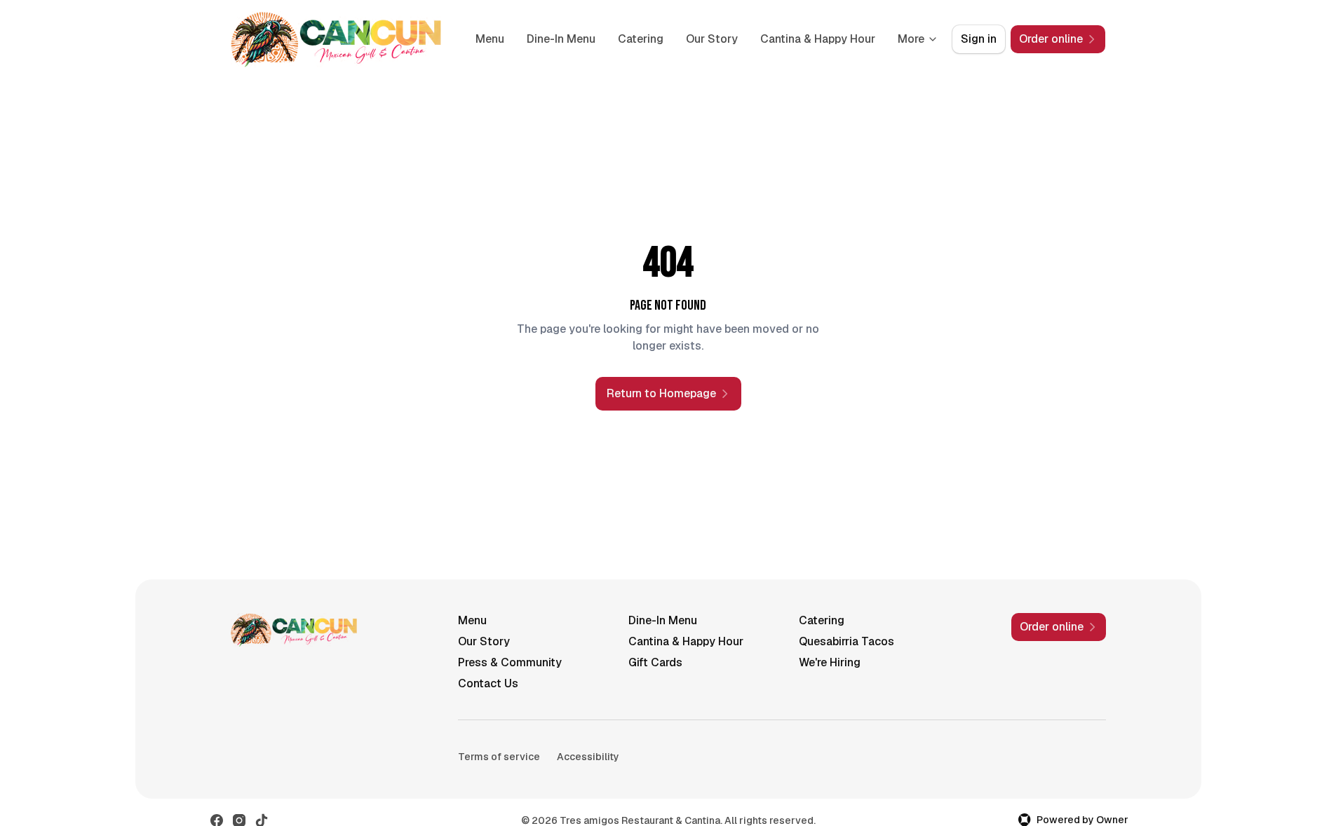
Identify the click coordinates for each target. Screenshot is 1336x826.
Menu (489, 39)
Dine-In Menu (561, 39)
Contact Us (488, 683)
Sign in (979, 39)
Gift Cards (655, 662)
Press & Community (510, 662)
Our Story (712, 39)
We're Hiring (830, 662)
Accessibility (588, 756)
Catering (640, 39)
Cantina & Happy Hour (817, 39)
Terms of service (499, 756)
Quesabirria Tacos (846, 641)
